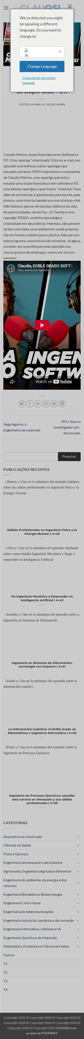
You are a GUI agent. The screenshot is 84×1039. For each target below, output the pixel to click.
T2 (5, 972)
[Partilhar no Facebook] (30, 403)
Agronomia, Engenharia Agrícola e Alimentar (37, 871)
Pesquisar (69, 456)
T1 (5, 964)
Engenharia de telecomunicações (28, 911)
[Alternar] (78, 836)
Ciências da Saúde (17, 845)
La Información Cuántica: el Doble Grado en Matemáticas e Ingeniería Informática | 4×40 (42, 731)
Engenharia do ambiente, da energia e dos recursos (35, 883)
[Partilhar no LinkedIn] (62, 403)
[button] (6, 7)
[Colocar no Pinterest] (54, 403)
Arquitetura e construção (22, 836)
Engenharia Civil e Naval (22, 903)
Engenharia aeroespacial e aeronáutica (32, 862)
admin (60, 104)
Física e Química (15, 854)
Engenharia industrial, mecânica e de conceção (38, 920)
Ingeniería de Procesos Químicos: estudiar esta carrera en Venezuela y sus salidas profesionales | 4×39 (42, 799)
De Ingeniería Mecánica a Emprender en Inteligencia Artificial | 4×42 (42, 598)
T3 (5, 981)
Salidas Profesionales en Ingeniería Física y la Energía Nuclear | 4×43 (42, 531)
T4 (5, 989)
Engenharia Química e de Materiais (30, 937)
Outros (9, 955)
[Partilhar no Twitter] (38, 403)
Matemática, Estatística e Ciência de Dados (36, 946)
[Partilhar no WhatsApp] (22, 403)
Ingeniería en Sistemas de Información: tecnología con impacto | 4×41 (42, 664)
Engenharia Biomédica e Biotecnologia (32, 894)
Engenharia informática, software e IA (32, 929)
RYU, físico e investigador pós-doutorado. (67, 427)
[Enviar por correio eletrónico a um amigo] (46, 403)
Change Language (42, 66)
